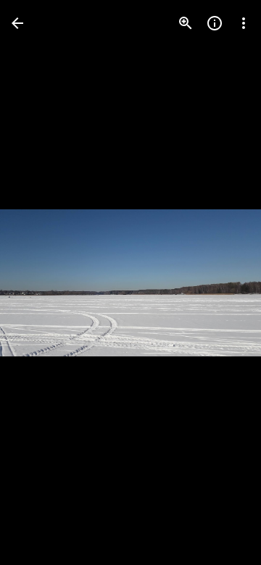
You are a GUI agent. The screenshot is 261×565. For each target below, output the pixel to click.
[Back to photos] (17, 23)
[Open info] (214, 23)
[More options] (243, 23)
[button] (40, 282)
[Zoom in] (185, 23)
